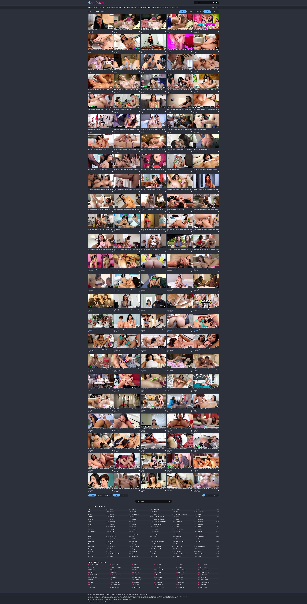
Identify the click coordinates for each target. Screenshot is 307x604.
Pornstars (106, 7)
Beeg (115, 72)
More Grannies (160, 577)
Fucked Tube (181, 570)
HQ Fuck (136, 584)
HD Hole (92, 572)
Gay (133, 536)
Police (177, 534)
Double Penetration (115, 554)
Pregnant (178, 536)
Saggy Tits (179, 546)
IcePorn (169, 271)
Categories (97, 7)
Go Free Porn (115, 587)
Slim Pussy (181, 574)
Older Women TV (204, 572)
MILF (155, 551)
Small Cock (201, 511)
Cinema (112, 524)
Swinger (200, 531)
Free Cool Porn (204, 570)
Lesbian (156, 539)
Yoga (199, 556)
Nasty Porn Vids (94, 574)
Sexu (89, 112)
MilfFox (195, 252)
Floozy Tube (93, 577)
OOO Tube (136, 565)
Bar (89, 544)
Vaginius (136, 567)
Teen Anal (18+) (202, 534)
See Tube (180, 579)
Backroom (91, 539)
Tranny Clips (174, 7)
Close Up (112, 526)
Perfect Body (179, 529)
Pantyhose (179, 521)
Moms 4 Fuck (203, 587)
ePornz (92, 567)
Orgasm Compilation (181, 514)
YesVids (169, 351)
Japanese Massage (159, 519)
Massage (156, 544)
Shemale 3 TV (116, 565)
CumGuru (114, 577)
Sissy (199, 509)
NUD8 (91, 579)
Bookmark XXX (94, 565)
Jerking (156, 526)
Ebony (112, 556)
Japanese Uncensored (160, 521)
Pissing (178, 531)
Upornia (195, 291)
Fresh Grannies (160, 587)
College (112, 529)
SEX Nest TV (115, 582)
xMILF (168, 371)
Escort (134, 511)
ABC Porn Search (116, 567)
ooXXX (194, 391)
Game (133, 531)
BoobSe (89, 232)
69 (89, 511)
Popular (183, 11)
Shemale (178, 551)
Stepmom (200, 519)
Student (200, 529)
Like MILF (136, 572)
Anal (89, 521)
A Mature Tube (156, 7)
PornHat (116, 32)
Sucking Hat (115, 570)
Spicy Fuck (137, 574)
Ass (89, 526)
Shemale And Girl (180, 554)
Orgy (177, 516)
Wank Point (181, 565)
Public (177, 539)
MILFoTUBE (181, 572)
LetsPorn (90, 52)
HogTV (115, 132)
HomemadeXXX (196, 491)
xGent (179, 584)
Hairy (133, 549)
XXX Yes (158, 572)
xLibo (91, 582)
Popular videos (116, 7)
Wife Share (201, 554)
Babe (89, 536)
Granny (134, 544)
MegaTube (116, 172)
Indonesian (135, 556)
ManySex (116, 112)
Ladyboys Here (116, 584)
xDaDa (113, 579)
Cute (111, 541)
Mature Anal (157, 549)
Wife (199, 551)
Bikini (89, 554)
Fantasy (134, 519)
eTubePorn (137, 582)
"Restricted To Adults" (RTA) (105, 599)
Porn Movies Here (204, 582)
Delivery (112, 544)
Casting (112, 514)
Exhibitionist (135, 514)
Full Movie (135, 529)
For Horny (158, 567)
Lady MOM (203, 584)
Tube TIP (92, 570)
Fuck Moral (159, 582)
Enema (134, 509)
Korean (156, 529)
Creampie (112, 534)
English (215, 7)
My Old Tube (181, 587)
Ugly (199, 541)
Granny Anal (135, 546)
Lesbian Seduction (159, 541)
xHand (168, 152)
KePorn (89, 252)
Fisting (134, 526)
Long (215, 11)
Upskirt (200, 544)
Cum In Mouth (114, 539)
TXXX (142, 112)
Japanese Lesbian (159, 516)
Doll (111, 551)
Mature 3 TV (203, 565)
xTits (168, 72)
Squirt (199, 516)
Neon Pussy (96, 3)
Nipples (178, 509)
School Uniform (180, 549)
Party (177, 526)
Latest (190, 11)
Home (90, 7)
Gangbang (135, 534)
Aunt (89, 534)
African (90, 514)
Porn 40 (158, 579)
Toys (199, 539)
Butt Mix (165, 7)
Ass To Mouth (92, 531)
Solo (199, 514)
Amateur (90, 516)
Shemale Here (138, 579)
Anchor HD (159, 574)
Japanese (156, 514)
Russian (178, 544)
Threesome (201, 536)
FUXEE (92, 584)
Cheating (112, 521)
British (112, 511)
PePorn (116, 252)
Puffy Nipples (179, 541)
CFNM (112, 519)
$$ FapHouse (196, 32)
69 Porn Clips (137, 587)
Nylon (177, 511)
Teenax (114, 572)
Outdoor (178, 519)
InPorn (194, 192)
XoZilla (115, 192)
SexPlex (142, 331)
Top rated (198, 11)
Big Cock (90, 551)
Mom (155, 556)
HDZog (194, 72)
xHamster (169, 92)
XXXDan (142, 232)
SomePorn (90, 32)
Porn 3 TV (180, 567)
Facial (133, 516)
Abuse (113, 601)
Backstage (91, 541)
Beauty (90, 549)
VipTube (142, 271)
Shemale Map (159, 584)
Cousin (112, 531)
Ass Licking (91, 529)
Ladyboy (156, 534)
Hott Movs (203, 577)
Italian (155, 511)
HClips (168, 32)
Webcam (200, 549)
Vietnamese (201, 546)
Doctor (112, 549)
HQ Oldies (180, 577)
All (207, 11)
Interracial (156, 509)
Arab (89, 524)
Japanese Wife (158, 524)
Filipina (134, 524)
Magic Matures (204, 579)
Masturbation (157, 546)
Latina (155, 536)
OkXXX (142, 32)
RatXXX (142, 152)
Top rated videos (136, 7)
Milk (155, 554)
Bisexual (90, 556)
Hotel (133, 554)
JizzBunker (169, 331)
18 (89, 509)
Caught (112, 516)
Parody (178, 524)
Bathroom (91, 546)
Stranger (200, 524)
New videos (126, 7)
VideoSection (91, 371)
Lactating (156, 531)
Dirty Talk (112, 546)
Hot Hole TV (203, 574)
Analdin (116, 311)
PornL (194, 92)
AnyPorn (90, 72)
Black (111, 509)
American (90, 519)
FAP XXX (158, 565)
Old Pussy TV (159, 570)
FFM (133, 521)
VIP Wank (146, 7)
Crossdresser (114, 536)
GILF (133, 539)
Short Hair (179, 556)
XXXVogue (116, 92)
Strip (199, 526)
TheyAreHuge (196, 132)
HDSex (194, 331)
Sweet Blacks (137, 577)
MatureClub (169, 311)
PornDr (142, 92)
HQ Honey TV (137, 570)
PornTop (169, 112)
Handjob (134, 551)
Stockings (200, 521)
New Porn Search (116, 574)
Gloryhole (134, 541)
